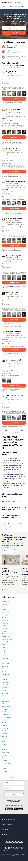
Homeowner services (8, 820)
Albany (4, 690)
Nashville (4, 736)
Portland (4, 720)
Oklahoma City (6, 717)
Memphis (4, 733)
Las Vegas (5, 688)
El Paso (4, 744)
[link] (14, 75)
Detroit (4, 671)
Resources (5, 829)
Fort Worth (5, 747)
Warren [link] (11, 6)
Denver (4, 631)
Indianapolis (5, 658)
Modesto (4, 617)
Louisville (4, 661)
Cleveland (5, 712)
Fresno (4, 609)
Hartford (4, 634)
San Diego (5, 623)
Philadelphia (5, 725)
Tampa (4, 650)
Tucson (4, 607)
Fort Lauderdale (7, 639)
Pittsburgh (5, 728)
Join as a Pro (17, 2)
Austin (4, 739)
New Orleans (6, 663)
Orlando (4, 647)
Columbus (5, 714)
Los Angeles (5, 615)
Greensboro (5, 701)
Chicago (4, 655)
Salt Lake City (6, 755)
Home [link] (3, 6)
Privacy (5, 848)
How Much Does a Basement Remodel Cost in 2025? (11, 573)
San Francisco (6, 626)
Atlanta (4, 653)
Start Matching (14, 33)
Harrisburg (5, 723)
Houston (4, 749)
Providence (5, 731)
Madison (4, 768)
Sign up (14, 794)
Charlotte (5, 698)
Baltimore (5, 666)
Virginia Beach (6, 763)
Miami (3, 644)
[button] (4, 93)
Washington (5, 636)
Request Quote (14, 99)
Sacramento (5, 620)
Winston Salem (6, 706)
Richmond (5, 760)
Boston (4, 669)
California (10, 848)
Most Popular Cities (7, 778)
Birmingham (5, 601)
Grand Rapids (6, 674)
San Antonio (5, 752)
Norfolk (4, 758)
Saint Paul (5, 679)
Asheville (4, 696)
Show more (23, 128)
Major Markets (8, 597)
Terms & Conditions (23, 850)
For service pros (7, 824)
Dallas (3, 741)
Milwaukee (5, 771)
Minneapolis (5, 677)
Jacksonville (5, 642)
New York (5, 693)
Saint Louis (5, 685)
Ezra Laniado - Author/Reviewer (10, 566)
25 (22, 430)
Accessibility (21, 848)
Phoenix (4, 604)
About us (4, 834)
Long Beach (5, 612)
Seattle (4, 766)
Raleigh (4, 704)
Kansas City (5, 682)
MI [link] (7, 6)
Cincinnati (5, 709)
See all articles (8, 551)
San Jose (4, 628)
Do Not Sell (15, 848)
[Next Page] (25, 430)
